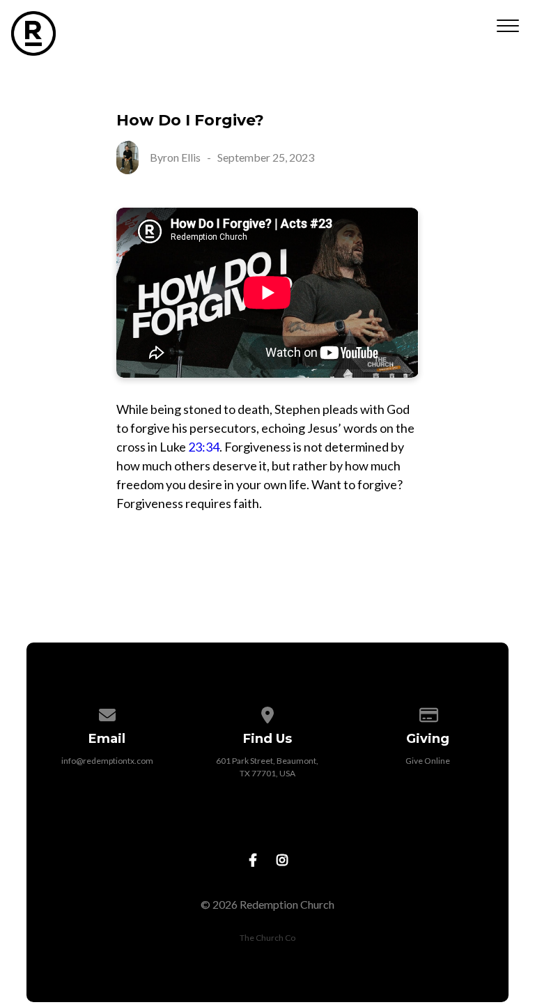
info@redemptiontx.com (107, 760)
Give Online (427, 760)
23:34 (203, 446)
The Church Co (267, 937)
